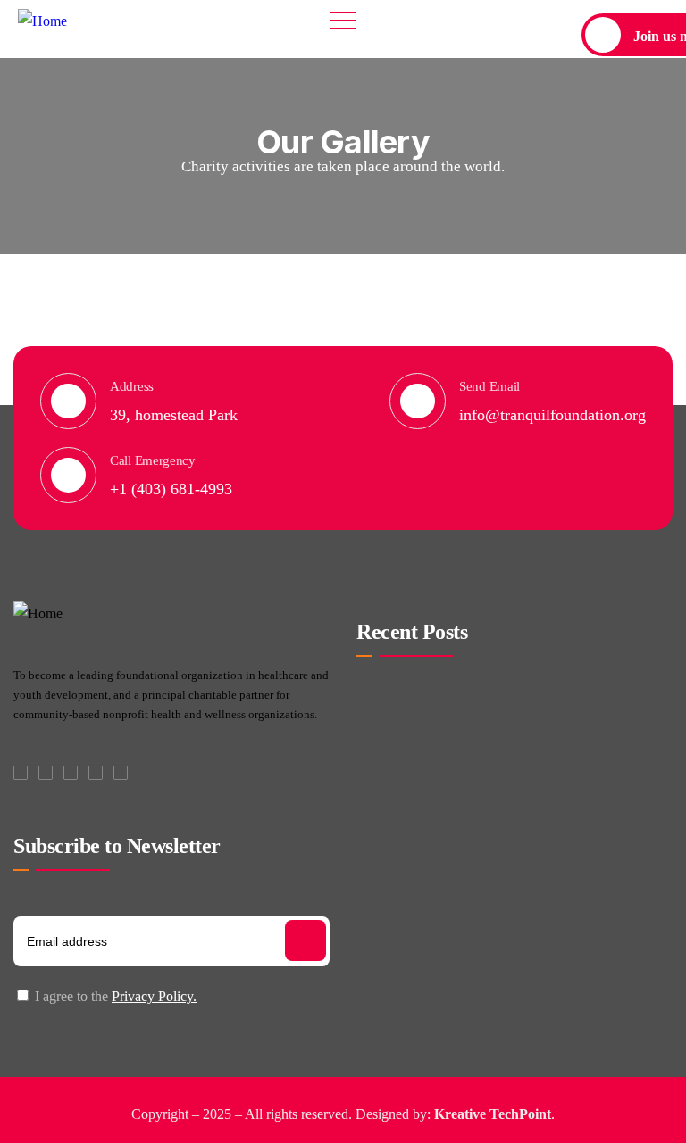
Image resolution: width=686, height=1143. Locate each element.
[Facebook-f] (20, 773)
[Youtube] (120, 773)
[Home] (42, 22)
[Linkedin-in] (70, 773)
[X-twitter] (45, 773)
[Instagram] (95, 773)
